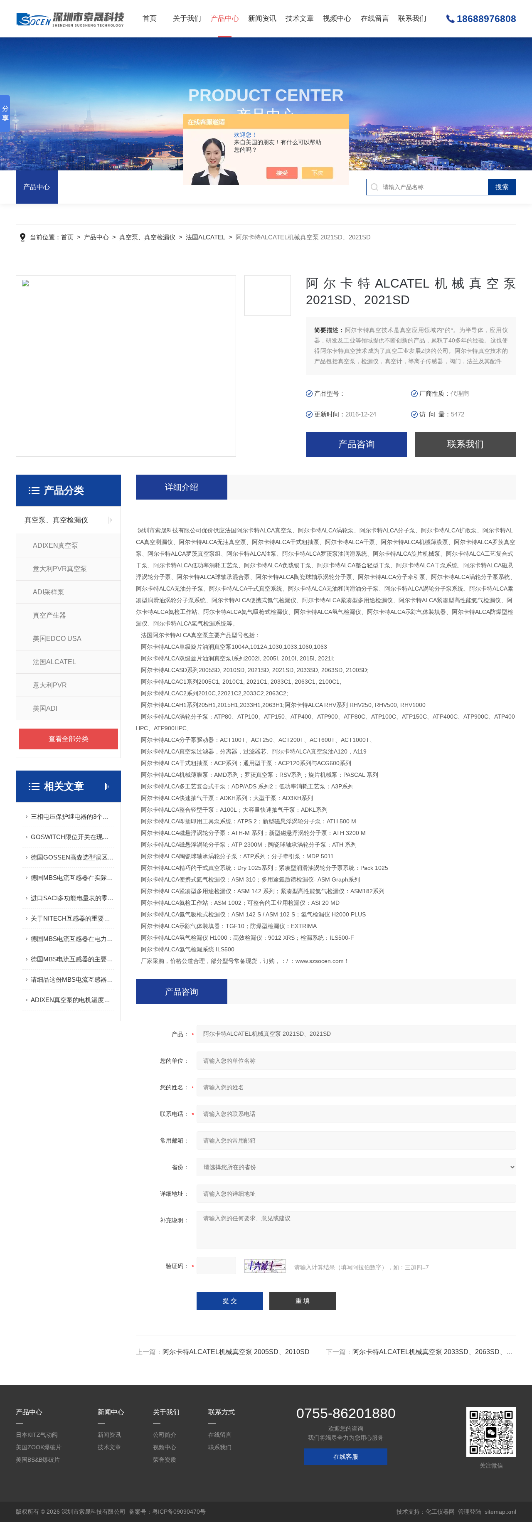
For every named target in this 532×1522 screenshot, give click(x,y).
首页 (150, 18)
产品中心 (225, 18)
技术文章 (300, 18)
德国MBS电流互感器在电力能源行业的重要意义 (72, 938)
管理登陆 (469, 1511)
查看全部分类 (69, 738)
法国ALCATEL (205, 237)
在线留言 (375, 18)
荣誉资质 (164, 1459)
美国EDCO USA (57, 638)
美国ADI (45, 708)
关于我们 (187, 18)
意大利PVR (50, 685)
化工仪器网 (440, 1511)
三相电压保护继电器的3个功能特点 (72, 816)
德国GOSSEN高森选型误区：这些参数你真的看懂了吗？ (72, 857)
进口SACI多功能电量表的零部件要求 (72, 897)
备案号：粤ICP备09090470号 (167, 1511)
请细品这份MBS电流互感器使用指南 (72, 979)
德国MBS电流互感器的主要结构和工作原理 (72, 959)
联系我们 (412, 18)
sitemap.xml (500, 1511)
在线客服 (345, 1456)
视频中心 (337, 18)
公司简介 (164, 1434)
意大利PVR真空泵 (60, 568)
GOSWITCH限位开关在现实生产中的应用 (72, 836)
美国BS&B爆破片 (38, 1459)
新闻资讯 (262, 18)
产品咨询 (356, 444)
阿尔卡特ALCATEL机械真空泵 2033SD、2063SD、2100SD (441, 1351)
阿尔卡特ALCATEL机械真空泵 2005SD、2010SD (236, 1351)
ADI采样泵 (48, 592)
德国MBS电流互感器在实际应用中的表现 (72, 877)
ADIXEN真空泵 (55, 545)
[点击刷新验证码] (265, 1266)
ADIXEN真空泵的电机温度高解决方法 (72, 999)
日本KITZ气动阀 (37, 1434)
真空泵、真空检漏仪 (147, 237)
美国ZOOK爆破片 (39, 1447)
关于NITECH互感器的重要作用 (72, 918)
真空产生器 (49, 615)
